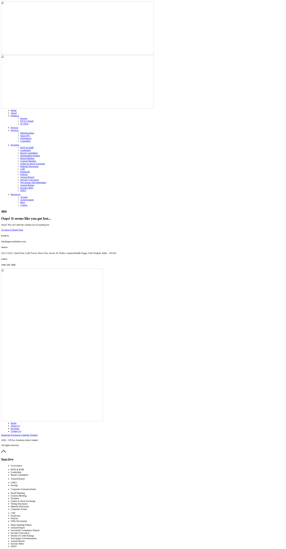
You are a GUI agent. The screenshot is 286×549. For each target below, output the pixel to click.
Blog (22, 202)
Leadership (25, 150)
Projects (14, 127)
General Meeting (28, 161)
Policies (24, 174)
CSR (22, 169)
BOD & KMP (27, 147)
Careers (23, 205)
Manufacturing (27, 133)
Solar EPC (25, 135)
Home (14, 110)
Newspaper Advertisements (33, 182)
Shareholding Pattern (30, 155)
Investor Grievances (29, 180)
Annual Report (27, 177)
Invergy (24, 118)
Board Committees (29, 153)
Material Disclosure (29, 166)
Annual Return (27, 185)
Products (15, 115)
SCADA (24, 123)
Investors (15, 145)
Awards (24, 197)
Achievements (27, 199)
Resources (15, 194)
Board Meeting (27, 158)
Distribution (25, 138)
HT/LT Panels (27, 121)
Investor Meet (26, 188)
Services (15, 130)
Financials (25, 171)
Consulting (25, 141)
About (14, 113)
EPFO (23, 190)
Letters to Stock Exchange (32, 163)
